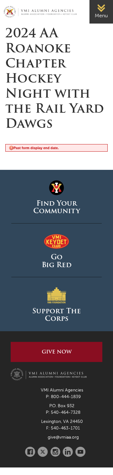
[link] (101, 12)
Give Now (57, 352)
